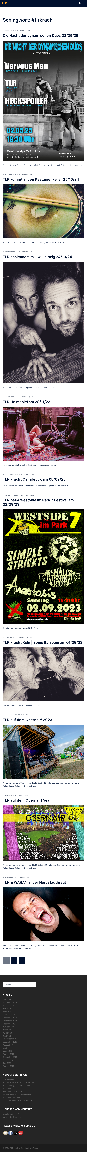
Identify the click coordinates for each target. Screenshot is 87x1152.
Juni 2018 (7, 1063)
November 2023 (10, 1021)
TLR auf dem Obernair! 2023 (27, 720)
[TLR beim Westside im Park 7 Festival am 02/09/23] (43, 566)
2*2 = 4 (15, 1114)
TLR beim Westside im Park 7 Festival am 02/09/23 (38, 502)
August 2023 (8, 1027)
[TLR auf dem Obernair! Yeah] (43, 833)
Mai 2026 (7, 999)
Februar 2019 (8, 1054)
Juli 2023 (7, 1030)
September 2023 (10, 1024)
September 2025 (10, 1002)
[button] (80, 3)
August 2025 (8, 1005)
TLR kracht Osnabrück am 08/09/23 (34, 479)
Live (28, 30)
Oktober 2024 (9, 1014)
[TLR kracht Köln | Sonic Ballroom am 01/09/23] (43, 674)
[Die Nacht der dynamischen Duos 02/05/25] (43, 100)
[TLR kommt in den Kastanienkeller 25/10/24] (43, 211)
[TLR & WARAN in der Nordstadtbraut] (43, 914)
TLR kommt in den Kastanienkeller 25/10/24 (41, 179)
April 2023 (7, 1033)
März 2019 (7, 1051)
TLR (4, 3)
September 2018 (10, 1057)
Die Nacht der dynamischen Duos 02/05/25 (40, 35)
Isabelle (6, 1114)
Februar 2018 (8, 1066)
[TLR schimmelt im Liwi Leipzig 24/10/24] (43, 322)
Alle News (21, 30)
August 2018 (8, 1060)
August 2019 (8, 1045)
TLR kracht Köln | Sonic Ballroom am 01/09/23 (42, 642)
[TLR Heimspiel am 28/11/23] (43, 433)
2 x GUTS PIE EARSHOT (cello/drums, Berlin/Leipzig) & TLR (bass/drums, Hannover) (19, 1085)
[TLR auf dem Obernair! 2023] (43, 752)
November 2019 (9, 1039)
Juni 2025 (7, 1009)
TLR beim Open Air (11, 1079)
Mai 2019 (7, 1048)
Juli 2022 (7, 1036)
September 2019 (10, 1042)
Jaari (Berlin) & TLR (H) (12, 1091)
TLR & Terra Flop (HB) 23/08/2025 (17, 1100)
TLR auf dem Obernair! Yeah (27, 800)
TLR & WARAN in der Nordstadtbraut (34, 882)
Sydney (36, 1148)
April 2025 (7, 1012)
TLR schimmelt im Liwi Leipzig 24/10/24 (37, 257)
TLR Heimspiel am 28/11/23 (26, 402)
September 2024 (10, 1018)
